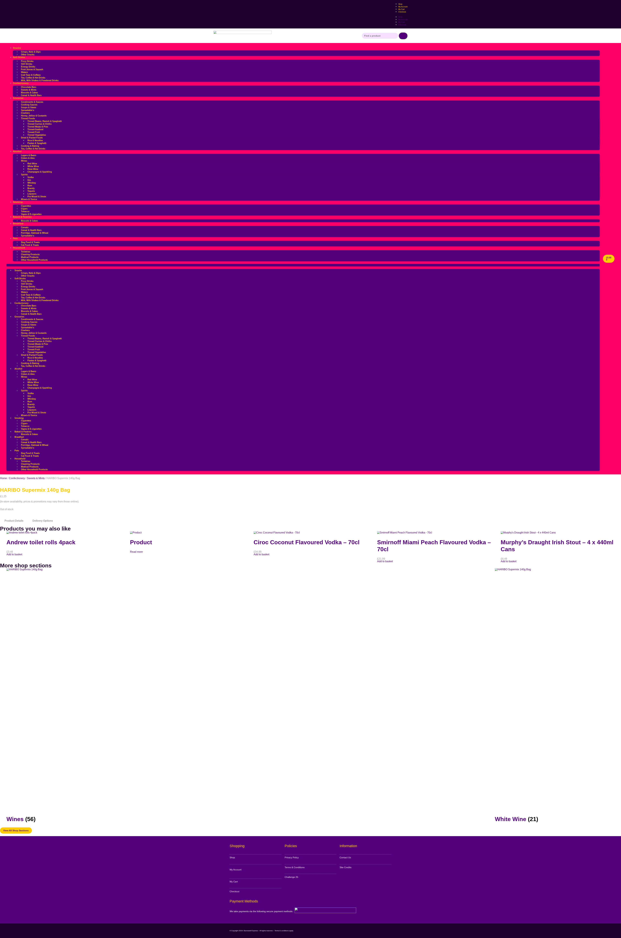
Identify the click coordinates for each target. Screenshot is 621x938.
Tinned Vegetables (36, 135)
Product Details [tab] (14, 520)
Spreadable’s (27, 110)
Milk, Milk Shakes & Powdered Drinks (40, 80)
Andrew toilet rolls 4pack (40, 542)
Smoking (18, 202)
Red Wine (32, 163)
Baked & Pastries (22, 217)
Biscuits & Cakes (29, 92)
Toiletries (25, 251)
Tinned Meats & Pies (37, 126)
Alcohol (17, 151)
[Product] (136, 532)
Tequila (31, 191)
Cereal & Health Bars (31, 95)
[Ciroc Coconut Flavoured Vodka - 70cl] (277, 532)
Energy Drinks (28, 66)
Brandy (31, 188)
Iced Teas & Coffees (31, 75)
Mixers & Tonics (29, 199)
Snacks (17, 48)
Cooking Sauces (29, 104)
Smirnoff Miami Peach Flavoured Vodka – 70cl (434, 546)
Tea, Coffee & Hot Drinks (33, 77)
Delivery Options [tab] (43, 520)
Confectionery (21, 83)
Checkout (402, 12)
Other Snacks (27, 54)
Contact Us (345, 857)
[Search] (403, 35)
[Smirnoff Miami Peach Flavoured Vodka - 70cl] (404, 532)
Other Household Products (34, 260)
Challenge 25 (291, 877)
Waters (24, 72)
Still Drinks (26, 64)
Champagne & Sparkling (39, 172)
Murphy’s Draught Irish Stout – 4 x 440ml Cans (557, 546)
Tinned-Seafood (35, 129)
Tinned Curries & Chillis (39, 124)
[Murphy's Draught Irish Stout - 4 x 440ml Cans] (528, 532)
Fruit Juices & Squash (32, 69)
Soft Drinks (19, 57)
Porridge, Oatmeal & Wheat (34, 233)
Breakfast (18, 223)
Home (3, 478)
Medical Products (29, 257)
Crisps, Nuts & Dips (31, 52)
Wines (24, 161)
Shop (400, 17)
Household (19, 247)
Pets (15, 238)
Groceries (18, 98)
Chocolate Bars (28, 87)
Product (141, 542)
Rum (29, 185)
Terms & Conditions (295, 867)
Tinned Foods (28, 118)
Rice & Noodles (35, 140)
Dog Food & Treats (30, 242)
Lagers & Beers (28, 155)
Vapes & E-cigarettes (31, 214)
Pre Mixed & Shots (36, 196)
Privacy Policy (292, 857)
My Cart (401, 22)
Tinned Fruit (33, 132)
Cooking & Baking (30, 146)
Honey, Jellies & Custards (34, 115)
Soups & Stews (28, 107)
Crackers (25, 113)
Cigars (24, 208)
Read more (136, 551)
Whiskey (31, 183)
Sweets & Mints (28, 90)
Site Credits (345, 867)
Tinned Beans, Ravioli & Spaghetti (44, 121)
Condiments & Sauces (32, 102)
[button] (303, 265)
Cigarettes (26, 206)
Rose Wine (32, 169)
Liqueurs (31, 194)
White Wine (33, 166)
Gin (29, 180)
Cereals (24, 227)
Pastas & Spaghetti (36, 143)
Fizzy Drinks (27, 61)
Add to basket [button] (14, 554)
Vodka (30, 177)
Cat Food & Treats (30, 245)
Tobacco (25, 211)
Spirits (24, 174)
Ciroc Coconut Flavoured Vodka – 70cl (307, 542)
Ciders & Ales (28, 158)
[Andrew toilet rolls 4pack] (21, 532)
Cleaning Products (30, 254)
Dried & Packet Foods (32, 137)
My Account (403, 20)
